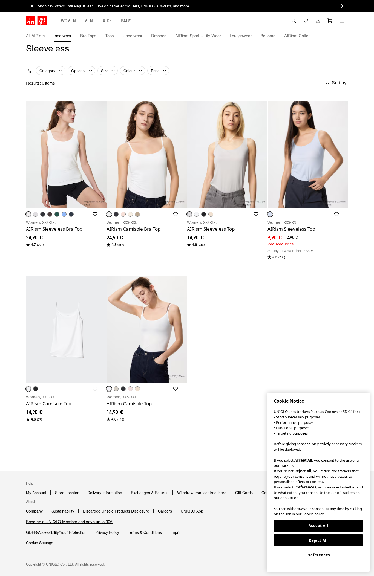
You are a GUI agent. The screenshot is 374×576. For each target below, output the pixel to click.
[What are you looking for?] (294, 21)
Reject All (318, 540)
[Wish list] (306, 21)
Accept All (318, 525)
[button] (342, 36)
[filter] (29, 71)
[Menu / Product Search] (342, 21)
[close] (32, 6)
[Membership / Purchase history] (318, 21)
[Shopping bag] (330, 21)
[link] (193, 6)
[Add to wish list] (95, 214)
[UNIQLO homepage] (36, 21)
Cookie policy (313, 513)
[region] (318, 482)
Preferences (318, 554)
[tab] (68, 21)
